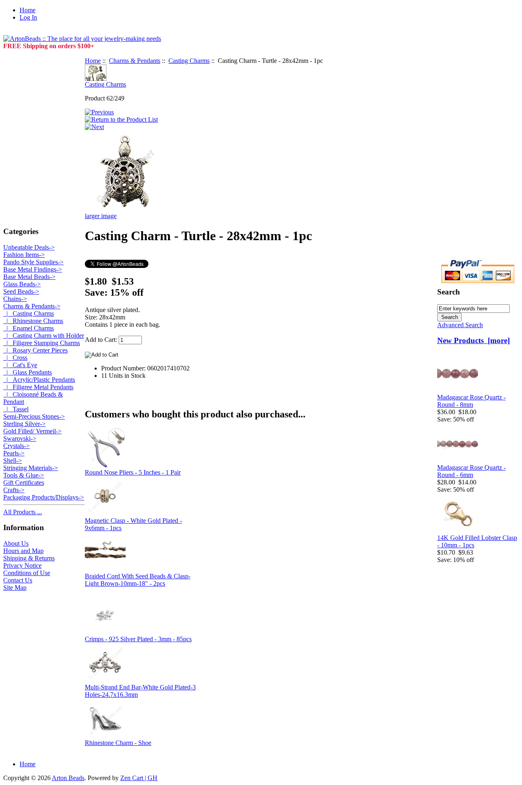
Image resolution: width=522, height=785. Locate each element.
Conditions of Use (26, 572)
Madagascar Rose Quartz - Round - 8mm (471, 401)
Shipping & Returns (29, 558)
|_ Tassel (16, 409)
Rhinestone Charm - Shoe (118, 742)
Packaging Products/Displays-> (43, 497)
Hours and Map (23, 550)
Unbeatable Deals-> (29, 247)
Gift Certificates (23, 482)
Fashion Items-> (24, 254)
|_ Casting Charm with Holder (43, 335)
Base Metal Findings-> (32, 269)
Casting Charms (189, 60)
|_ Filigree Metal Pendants (38, 387)
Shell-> (12, 460)
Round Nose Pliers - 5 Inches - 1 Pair (133, 472)
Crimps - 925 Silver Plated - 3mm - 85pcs (138, 639)
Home (27, 10)
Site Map (15, 587)
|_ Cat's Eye (20, 364)
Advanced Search (460, 324)
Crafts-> (13, 489)
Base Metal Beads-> (29, 276)
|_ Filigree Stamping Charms (41, 342)
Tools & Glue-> (23, 475)
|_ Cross (15, 357)
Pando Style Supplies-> (33, 262)
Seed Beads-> (21, 291)
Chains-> (15, 298)
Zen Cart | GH (138, 777)
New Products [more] (473, 340)
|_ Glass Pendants (27, 372)
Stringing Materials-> (30, 467)
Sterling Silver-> (24, 423)
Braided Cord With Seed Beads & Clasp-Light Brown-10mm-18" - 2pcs (137, 580)
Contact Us (17, 580)
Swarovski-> (19, 438)
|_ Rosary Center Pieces (35, 350)
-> (31, 306)
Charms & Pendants (134, 60)
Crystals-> (16, 445)
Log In (28, 17)
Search (448, 292)
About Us (16, 543)
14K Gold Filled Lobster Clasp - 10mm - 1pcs (477, 541)
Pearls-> (13, 453)
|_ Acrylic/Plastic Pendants (39, 379)
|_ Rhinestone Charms (33, 320)
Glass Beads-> (22, 284)
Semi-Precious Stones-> (34, 416)
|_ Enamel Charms (28, 328)
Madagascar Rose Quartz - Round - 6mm (471, 471)
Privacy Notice (22, 565)
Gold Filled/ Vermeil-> (32, 431)
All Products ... (22, 511)
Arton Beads (68, 777)
